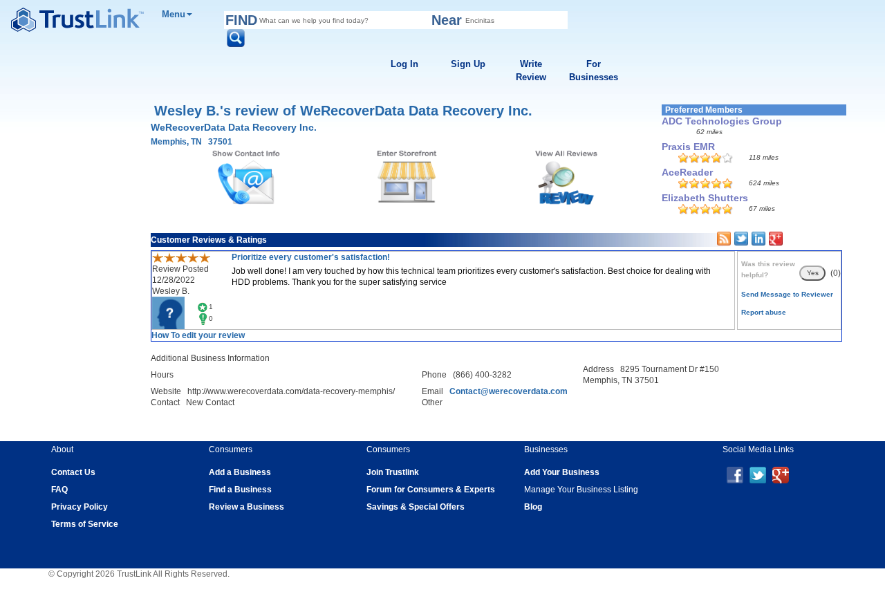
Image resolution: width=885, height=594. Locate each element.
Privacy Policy (79, 507)
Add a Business (240, 472)
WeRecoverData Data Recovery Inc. (234, 127)
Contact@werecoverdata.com (508, 391)
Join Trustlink (392, 472)
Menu (173, 14)
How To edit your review (198, 335)
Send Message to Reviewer (787, 294)
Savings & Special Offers (415, 507)
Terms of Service (84, 524)
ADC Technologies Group (722, 121)
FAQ (59, 489)
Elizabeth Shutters (705, 197)
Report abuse (763, 312)
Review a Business (246, 507)
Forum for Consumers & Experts (430, 489)
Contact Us (73, 472)
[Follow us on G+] (780, 474)
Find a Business (240, 489)
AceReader (687, 172)
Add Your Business (561, 472)
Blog (533, 507)
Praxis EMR (688, 146)
